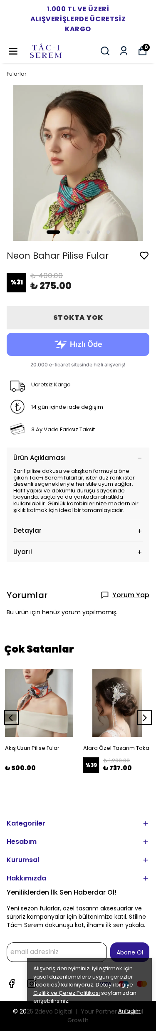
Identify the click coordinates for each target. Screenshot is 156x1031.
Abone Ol (129, 952)
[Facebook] (12, 984)
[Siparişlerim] (124, 51)
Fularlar (17, 74)
